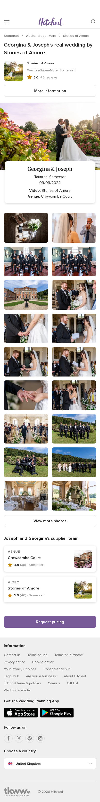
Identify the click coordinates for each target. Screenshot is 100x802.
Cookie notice (43, 662)
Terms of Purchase (68, 655)
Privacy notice (14, 662)
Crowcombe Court (24, 557)
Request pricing (50, 621)
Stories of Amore (76, 36)
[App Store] (21, 717)
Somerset (12, 36)
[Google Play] (57, 717)
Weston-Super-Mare (41, 36)
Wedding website (17, 690)
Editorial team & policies (22, 683)
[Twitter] (19, 738)
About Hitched (75, 676)
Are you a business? (41, 676)
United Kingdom (28, 764)
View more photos (50, 521)
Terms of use (37, 655)
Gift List (72, 683)
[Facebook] (8, 738)
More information (50, 90)
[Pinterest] (29, 738)
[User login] (93, 22)
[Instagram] (40, 738)
